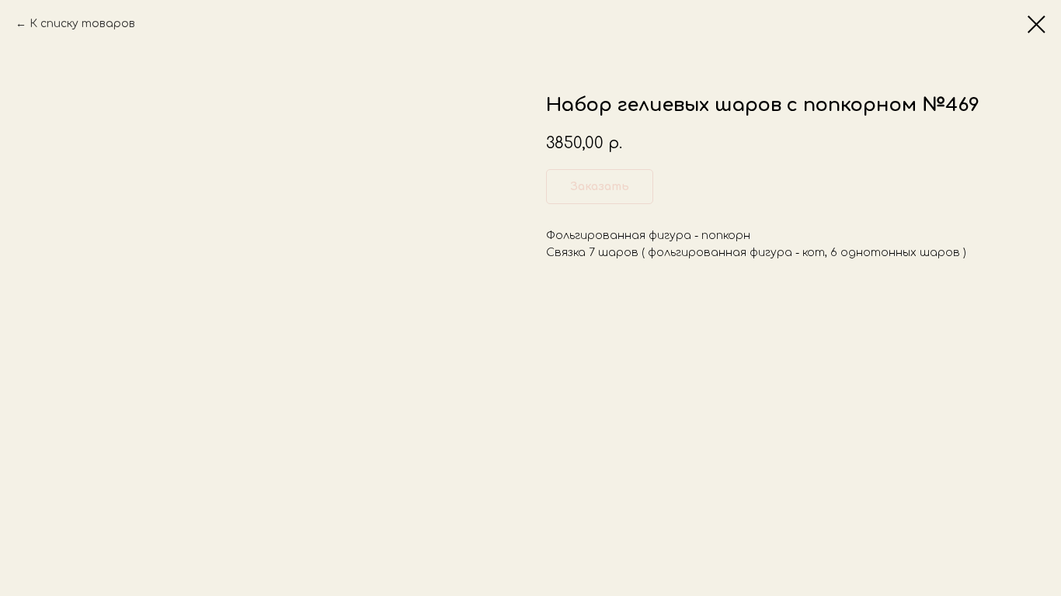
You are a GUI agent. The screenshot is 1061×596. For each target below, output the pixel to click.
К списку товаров (82, 23)
